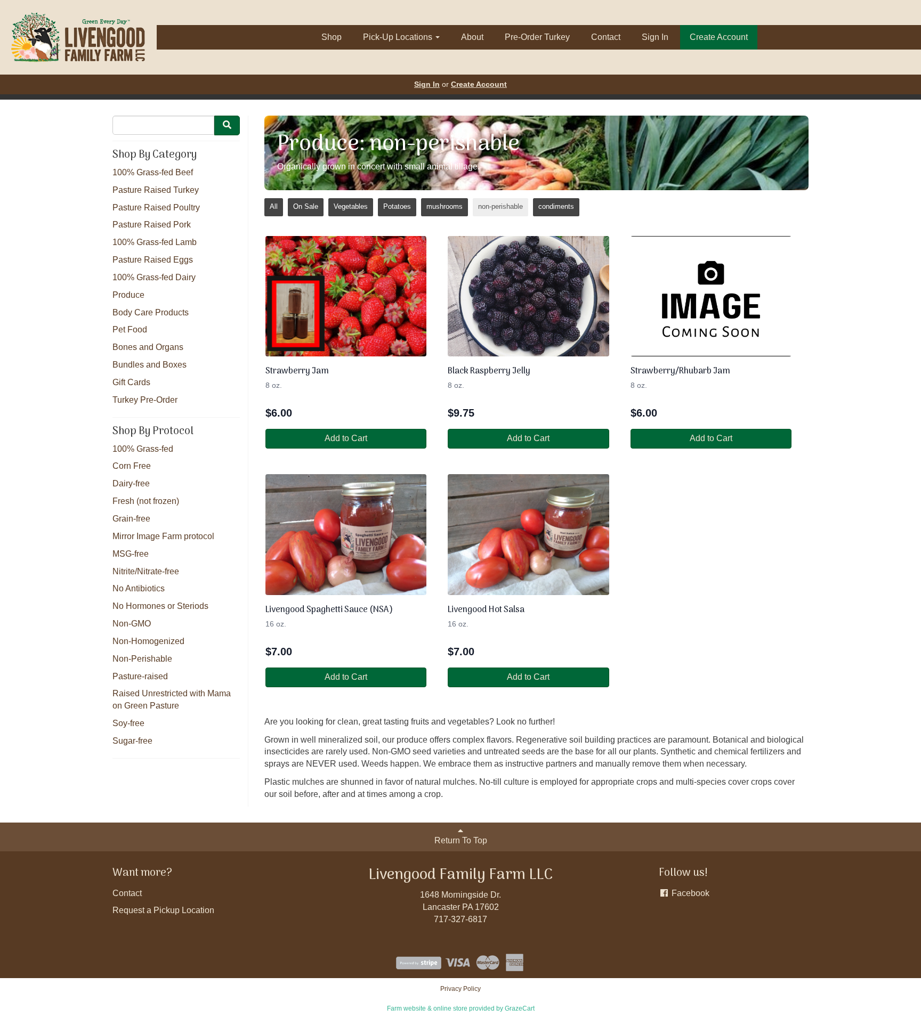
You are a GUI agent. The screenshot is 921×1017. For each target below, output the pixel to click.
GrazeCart (520, 1008)
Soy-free (128, 723)
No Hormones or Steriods (160, 606)
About (472, 37)
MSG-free (130, 553)
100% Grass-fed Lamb (154, 242)
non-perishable (500, 206)
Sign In (655, 37)
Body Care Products (150, 312)
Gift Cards (131, 382)
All (274, 206)
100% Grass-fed (142, 448)
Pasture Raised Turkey (155, 189)
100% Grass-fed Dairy (154, 277)
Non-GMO (131, 623)
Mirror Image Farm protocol (163, 536)
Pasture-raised (140, 676)
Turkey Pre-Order (144, 399)
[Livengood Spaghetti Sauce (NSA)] (345, 534)
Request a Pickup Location (163, 910)
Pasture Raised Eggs (152, 259)
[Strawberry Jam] (345, 296)
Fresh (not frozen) (145, 501)
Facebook (689, 893)
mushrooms (444, 206)
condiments (556, 206)
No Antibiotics (138, 588)
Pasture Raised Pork (151, 224)
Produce (128, 294)
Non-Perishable (142, 658)
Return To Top (460, 840)
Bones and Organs (147, 347)
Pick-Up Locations (398, 37)
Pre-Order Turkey (537, 37)
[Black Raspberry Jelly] (528, 296)
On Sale (305, 206)
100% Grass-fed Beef (152, 172)
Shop (331, 37)
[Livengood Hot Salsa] (528, 534)
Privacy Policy (460, 988)
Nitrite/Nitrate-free (145, 571)
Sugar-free (132, 740)
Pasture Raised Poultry (156, 207)
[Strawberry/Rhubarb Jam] (711, 296)
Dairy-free (131, 483)
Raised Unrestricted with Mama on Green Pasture (171, 699)
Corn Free (131, 465)
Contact (605, 37)
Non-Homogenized (148, 641)
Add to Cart (346, 438)
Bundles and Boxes (149, 364)
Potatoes (397, 206)
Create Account (719, 37)
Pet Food (129, 329)
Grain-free (131, 518)
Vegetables (351, 206)
